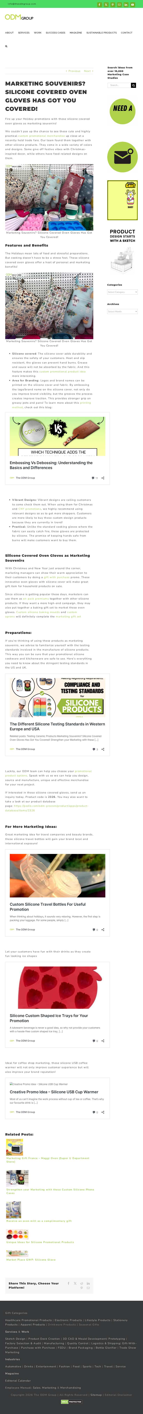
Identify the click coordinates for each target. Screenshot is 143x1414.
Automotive (13, 1366)
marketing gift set (68, 616)
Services (11, 1332)
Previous (75, 71)
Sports (87, 1366)
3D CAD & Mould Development (85, 1339)
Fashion (64, 1366)
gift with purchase (57, 577)
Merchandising (70, 1387)
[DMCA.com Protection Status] (71, 1402)
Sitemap (96, 1395)
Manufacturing (54, 1343)
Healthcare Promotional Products (28, 1320)
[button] (6, 46)
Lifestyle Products (97, 1320)
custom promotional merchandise (41, 136)
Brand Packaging (81, 1347)
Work (25, 1332)
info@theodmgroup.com (22, 3)
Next (87, 71)
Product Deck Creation (44, 1339)
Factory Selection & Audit (23, 1343)
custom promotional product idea (62, 371)
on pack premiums (36, 598)
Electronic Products (68, 1320)
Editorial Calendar (18, 1380)
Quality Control (78, 1343)
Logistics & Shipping (105, 1343)
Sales (37, 1387)
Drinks (28, 1366)
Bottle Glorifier (106, 1347)
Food (76, 1366)
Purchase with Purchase (38, 1347)
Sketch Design (15, 1339)
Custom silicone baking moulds (38, 612)
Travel (108, 1366)
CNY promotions (29, 509)
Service (121, 1366)
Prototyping (116, 1339)
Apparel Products (33, 1324)
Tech (98, 1366)
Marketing (49, 1387)
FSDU (62, 1347)
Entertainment (46, 1366)
